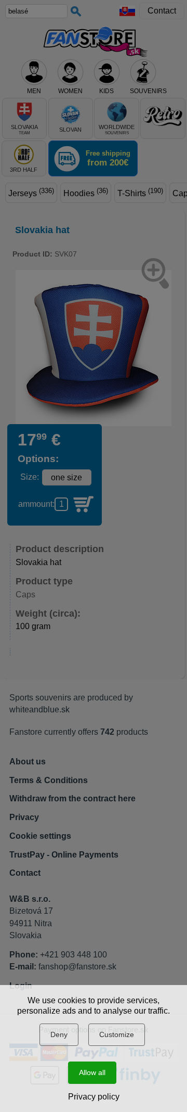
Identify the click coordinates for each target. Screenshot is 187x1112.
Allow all (92, 1072)
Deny (59, 1034)
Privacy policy (93, 1096)
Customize (116, 1034)
